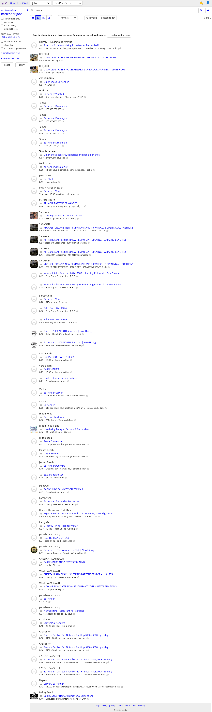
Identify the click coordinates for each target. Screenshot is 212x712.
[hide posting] (120, 48)
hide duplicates (10, 28)
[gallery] (43, 17)
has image (8, 22)
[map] (49, 17)
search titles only (11, 18)
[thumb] (38, 17)
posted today (9, 25)
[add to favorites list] (41, 45)
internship (8, 45)
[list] (32, 17)
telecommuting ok (12, 41)
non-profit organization (14, 48)
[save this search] (208, 10)
